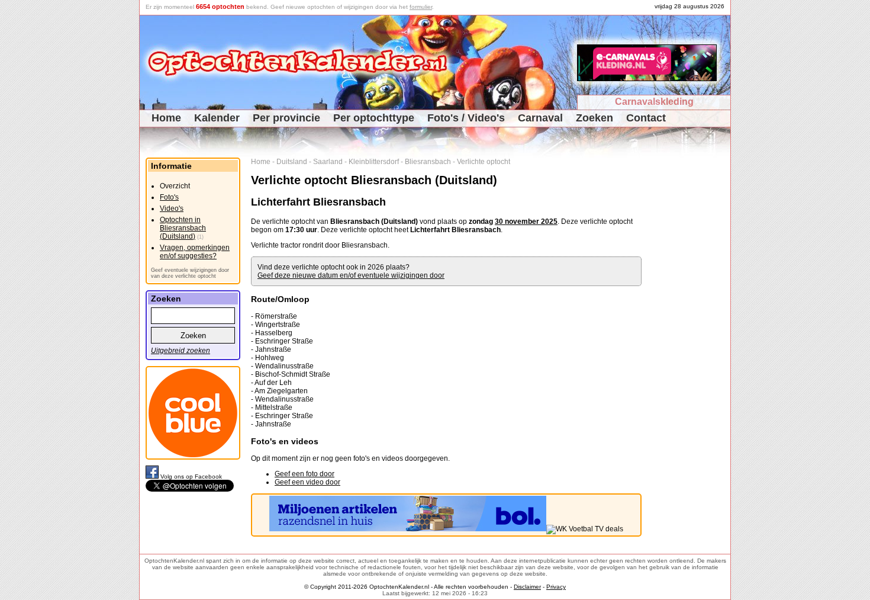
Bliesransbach (428, 162)
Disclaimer (527, 586)
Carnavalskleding (654, 102)
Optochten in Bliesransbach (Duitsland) (183, 228)
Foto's (169, 197)
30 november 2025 (526, 221)
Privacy (556, 586)
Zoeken (594, 118)
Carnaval (540, 118)
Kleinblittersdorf (374, 162)
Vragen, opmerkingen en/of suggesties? (195, 251)
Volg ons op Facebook (191, 476)
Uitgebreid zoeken (180, 350)
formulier (421, 7)
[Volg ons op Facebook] (153, 476)
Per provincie (286, 118)
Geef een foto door (304, 474)
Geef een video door (307, 482)
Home (166, 118)
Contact (646, 118)
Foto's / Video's (466, 118)
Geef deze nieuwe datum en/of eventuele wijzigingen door (350, 275)
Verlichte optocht (483, 162)
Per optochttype (373, 118)
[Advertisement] (690, 335)
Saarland (328, 162)
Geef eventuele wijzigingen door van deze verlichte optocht (190, 273)
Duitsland (291, 162)
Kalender (217, 118)
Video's (171, 208)
